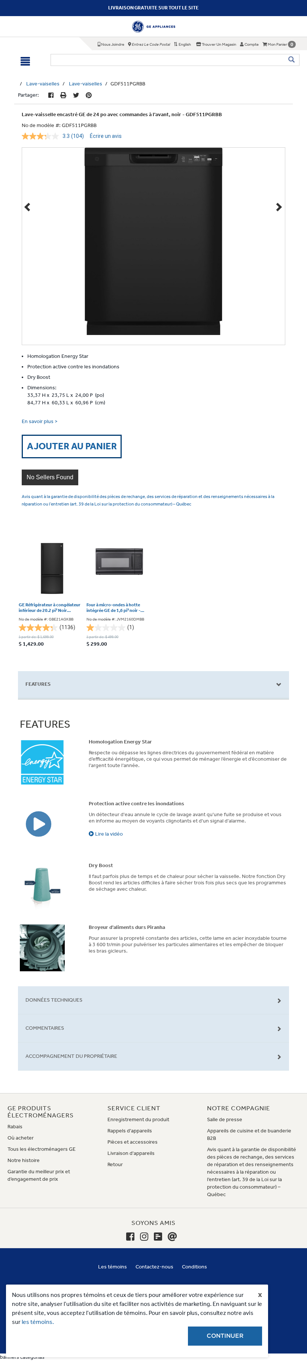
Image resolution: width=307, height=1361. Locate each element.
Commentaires (44, 1028)
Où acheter (20, 1138)
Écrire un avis (106, 136)
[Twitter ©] (76, 95)
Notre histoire (23, 1160)
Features (38, 684)
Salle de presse (224, 1119)
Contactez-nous (154, 1267)
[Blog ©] (158, 1237)
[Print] (63, 95)
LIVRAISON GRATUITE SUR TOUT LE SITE (153, 7)
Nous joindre (112, 44)
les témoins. (38, 1321)
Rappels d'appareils (129, 1131)
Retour (115, 1164)
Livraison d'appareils (131, 1153)
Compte (251, 44)
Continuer (225, 1336)
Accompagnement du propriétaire (71, 1056)
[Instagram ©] (144, 1237)
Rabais (14, 1126)
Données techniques (53, 1000)
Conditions (194, 1267)
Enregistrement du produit (138, 1119)
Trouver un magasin (218, 44)
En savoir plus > (40, 421)
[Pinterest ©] (89, 95)
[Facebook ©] (51, 95)
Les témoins (112, 1267)
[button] (50, 477)
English (184, 44)
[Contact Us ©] (172, 1237)
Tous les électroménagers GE (41, 1149)
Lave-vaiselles (43, 84)
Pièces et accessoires (132, 1142)
